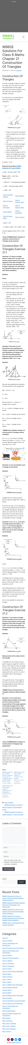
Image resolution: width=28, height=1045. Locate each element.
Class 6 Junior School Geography (12, 971)
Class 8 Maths (19, 196)
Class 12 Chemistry (8, 966)
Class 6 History (7, 969)
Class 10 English (7, 940)
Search (4, 879)
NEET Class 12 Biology (9, 1023)
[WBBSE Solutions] (8, 37)
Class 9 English (7, 998)
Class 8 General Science (10, 987)
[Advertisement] (14, 18)
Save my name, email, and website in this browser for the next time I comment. (13, 862)
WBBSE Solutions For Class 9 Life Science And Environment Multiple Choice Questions (13, 911)
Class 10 (5, 938)
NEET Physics (6, 1031)
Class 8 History (7, 201)
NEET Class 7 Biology (9, 1026)
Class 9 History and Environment (12, 1003)
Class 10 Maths (7, 955)
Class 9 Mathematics (8, 1011)
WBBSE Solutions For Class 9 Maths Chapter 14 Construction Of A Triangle (19, 775)
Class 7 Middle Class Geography (12, 985)
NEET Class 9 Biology (9, 1029)
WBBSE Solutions (16, 1042)
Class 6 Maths (6, 974)
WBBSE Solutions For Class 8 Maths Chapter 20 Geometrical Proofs (12, 807)
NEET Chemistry (7, 1021)
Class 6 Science (7, 977)
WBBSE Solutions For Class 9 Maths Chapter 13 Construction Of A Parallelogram (7, 789)
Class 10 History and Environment (12, 948)
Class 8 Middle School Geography (12, 995)
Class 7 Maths (6, 982)
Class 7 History (7, 979)
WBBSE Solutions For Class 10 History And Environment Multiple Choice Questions (12, 898)
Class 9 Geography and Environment (13, 1001)
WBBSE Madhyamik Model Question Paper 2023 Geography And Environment (13, 905)
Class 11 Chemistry (8, 963)
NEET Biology (6, 1018)
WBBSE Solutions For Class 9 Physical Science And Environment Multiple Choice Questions (13, 918)
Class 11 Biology (7, 961)
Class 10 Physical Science (10, 958)
